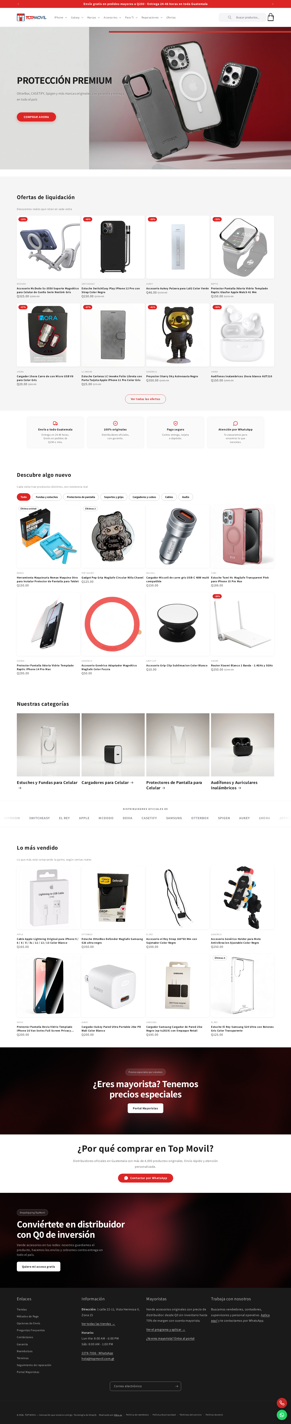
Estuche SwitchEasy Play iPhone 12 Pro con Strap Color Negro (111, 290)
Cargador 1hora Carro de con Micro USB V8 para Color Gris (45, 378)
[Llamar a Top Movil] (282, 1403)
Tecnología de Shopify (85, 1415)
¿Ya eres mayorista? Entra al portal (170, 1338)
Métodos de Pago (28, 1316)
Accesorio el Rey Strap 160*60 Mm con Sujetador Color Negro (171, 940)
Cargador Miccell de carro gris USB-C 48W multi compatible (177, 579)
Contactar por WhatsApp (148, 1178)
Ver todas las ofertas (145, 399)
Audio (185, 497)
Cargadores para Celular (105, 782)
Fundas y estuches (47, 497)
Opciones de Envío (28, 1323)
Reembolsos (25, 1351)
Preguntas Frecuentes (31, 1330)
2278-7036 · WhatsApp (97, 1353)
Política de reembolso (137, 1414)
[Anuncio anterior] (18, 4)
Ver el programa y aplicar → (165, 1329)
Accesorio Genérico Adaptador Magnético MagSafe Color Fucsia (109, 667)
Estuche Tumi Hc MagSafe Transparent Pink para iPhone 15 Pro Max (240, 579)
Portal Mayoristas (145, 1108)
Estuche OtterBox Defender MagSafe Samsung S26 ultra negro (112, 940)
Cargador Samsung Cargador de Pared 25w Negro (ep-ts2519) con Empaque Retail (174, 1028)
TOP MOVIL (30, 1415)
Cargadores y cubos (144, 497)
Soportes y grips (114, 497)
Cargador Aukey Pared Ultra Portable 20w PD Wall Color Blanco (111, 1028)
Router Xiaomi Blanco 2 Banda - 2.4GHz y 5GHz (242, 665)
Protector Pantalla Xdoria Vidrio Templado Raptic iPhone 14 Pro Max (45, 667)
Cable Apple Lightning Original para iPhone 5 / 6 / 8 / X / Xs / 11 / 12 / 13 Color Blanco (48, 940)
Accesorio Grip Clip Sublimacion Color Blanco (177, 665)
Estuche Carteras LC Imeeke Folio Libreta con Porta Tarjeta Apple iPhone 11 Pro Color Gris (112, 378)
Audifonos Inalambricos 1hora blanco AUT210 (241, 376)
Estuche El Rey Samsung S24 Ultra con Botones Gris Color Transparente (242, 1028)
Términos (23, 1358)
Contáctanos (25, 1337)
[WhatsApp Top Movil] (282, 1415)
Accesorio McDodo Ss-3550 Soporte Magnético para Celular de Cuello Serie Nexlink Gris (48, 290)
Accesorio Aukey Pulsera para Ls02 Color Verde (177, 288)
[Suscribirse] (176, 1386)
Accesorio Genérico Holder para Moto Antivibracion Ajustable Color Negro (236, 940)
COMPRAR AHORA (36, 117)
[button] (60, 17)
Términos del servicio (191, 1414)
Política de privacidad (164, 1414)
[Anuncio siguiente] (272, 4)
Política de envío (214, 1414)
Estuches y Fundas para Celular (47, 782)
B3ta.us (118, 1415)
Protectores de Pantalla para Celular (174, 785)
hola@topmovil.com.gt (98, 1359)
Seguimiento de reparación (34, 1365)
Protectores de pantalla (81, 497)
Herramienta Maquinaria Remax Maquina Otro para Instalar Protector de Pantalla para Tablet (48, 579)
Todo (24, 497)
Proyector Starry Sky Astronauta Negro (172, 376)
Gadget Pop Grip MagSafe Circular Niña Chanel (113, 577)
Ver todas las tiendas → (98, 1324)
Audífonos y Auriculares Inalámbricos (234, 785)
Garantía (22, 1344)
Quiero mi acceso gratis (38, 1266)
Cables (169, 497)
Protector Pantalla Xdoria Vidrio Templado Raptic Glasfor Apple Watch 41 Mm (239, 290)
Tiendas (22, 1309)
